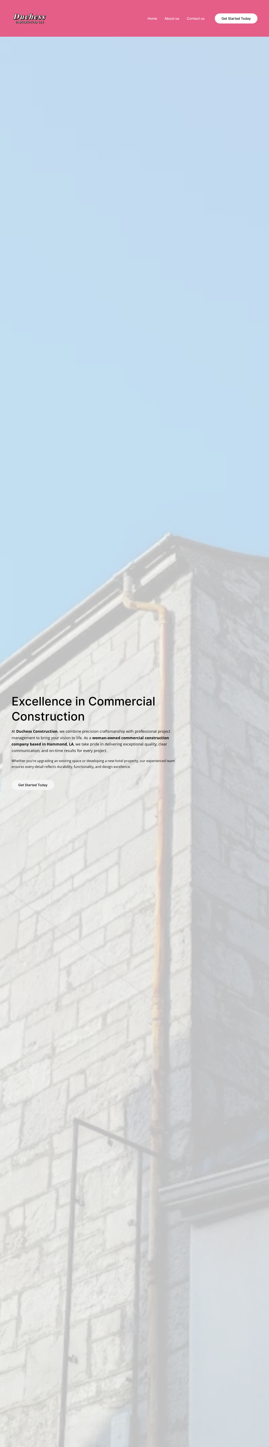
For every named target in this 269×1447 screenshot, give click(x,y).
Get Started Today (236, 18)
